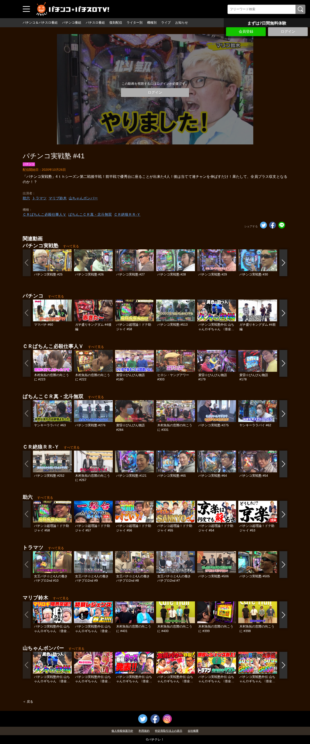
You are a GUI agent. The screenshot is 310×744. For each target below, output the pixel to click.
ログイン (288, 31)
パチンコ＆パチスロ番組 (40, 22)
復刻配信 (115, 22)
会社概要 (193, 730)
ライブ (166, 22)
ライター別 (135, 22)
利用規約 (144, 730)
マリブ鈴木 (58, 198)
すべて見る (71, 246)
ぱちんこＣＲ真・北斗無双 (90, 214)
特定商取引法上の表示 (168, 730)
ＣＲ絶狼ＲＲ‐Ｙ (127, 214)
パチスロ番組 (95, 22)
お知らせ (181, 22)
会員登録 (246, 31)
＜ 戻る (28, 701)
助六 (26, 198)
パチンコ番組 (71, 22)
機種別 (152, 22)
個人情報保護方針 (122, 730)
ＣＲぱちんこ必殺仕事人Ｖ (44, 214)
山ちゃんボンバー (83, 198)
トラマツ (39, 198)
